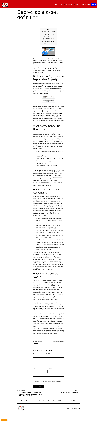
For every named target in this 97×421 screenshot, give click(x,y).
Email (50, 368)
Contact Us (83, 4)
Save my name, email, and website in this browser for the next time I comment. (48, 382)
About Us (61, 4)
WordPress (77, 408)
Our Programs (69, 4)
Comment (35, 356)
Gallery (77, 4)
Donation (94, 4)
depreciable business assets (46, 261)
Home (56, 4)
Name (34, 368)
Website (35, 375)
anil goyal (36, 343)
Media (88, 4)
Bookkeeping (61, 341)
